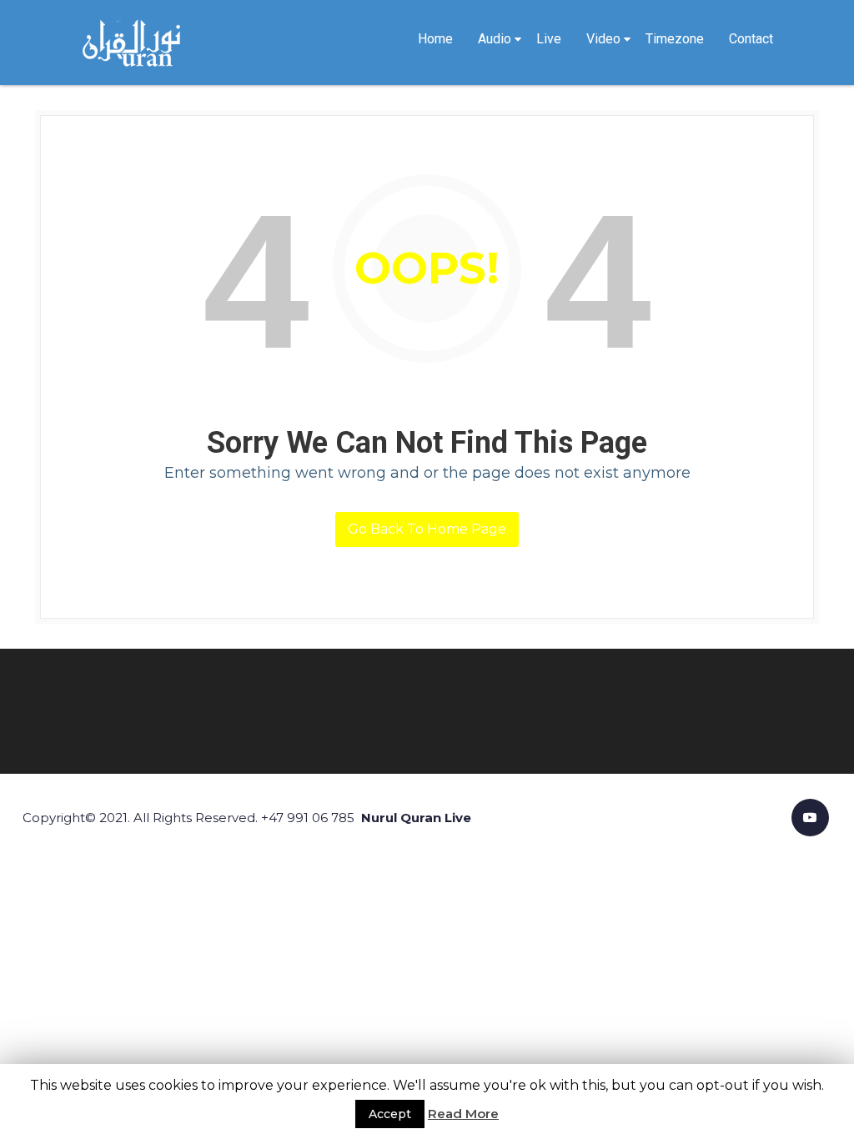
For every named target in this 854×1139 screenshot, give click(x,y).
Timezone (675, 39)
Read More (463, 1113)
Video (603, 39)
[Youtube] (810, 817)
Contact (751, 39)
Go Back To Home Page (427, 529)
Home (435, 39)
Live (548, 39)
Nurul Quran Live (416, 817)
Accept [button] (390, 1113)
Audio (494, 39)
